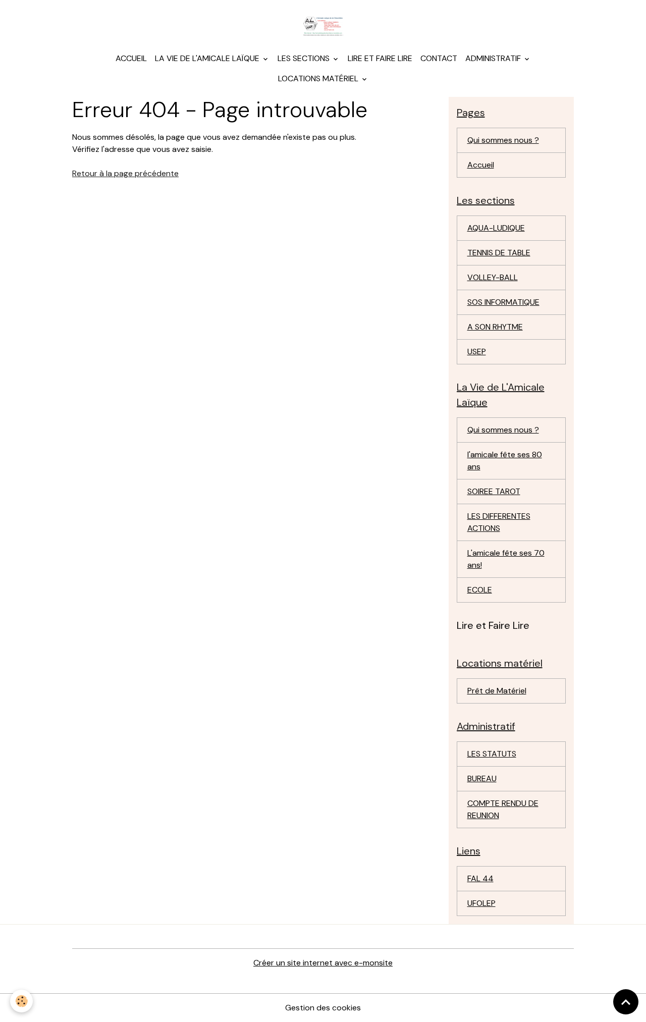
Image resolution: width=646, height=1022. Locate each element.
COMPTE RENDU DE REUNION (503, 809)
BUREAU (482, 778)
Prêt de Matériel (496, 690)
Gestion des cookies (323, 1007)
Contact (438, 58)
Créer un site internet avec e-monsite (323, 962)
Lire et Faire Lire (380, 58)
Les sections (305, 58)
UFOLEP (481, 903)
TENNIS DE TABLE (498, 252)
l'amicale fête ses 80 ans (504, 460)
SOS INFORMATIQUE (503, 302)
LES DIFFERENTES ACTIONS (498, 522)
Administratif (494, 58)
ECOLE (479, 589)
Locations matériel (319, 78)
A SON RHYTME (495, 326)
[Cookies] (21, 1001)
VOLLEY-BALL (492, 277)
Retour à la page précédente (125, 173)
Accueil (131, 58)
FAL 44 (480, 878)
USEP (476, 351)
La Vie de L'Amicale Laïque (208, 58)
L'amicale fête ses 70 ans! (506, 559)
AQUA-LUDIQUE (496, 228)
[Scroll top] (625, 1001)
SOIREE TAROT (493, 491)
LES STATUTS (491, 753)
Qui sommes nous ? (503, 140)
